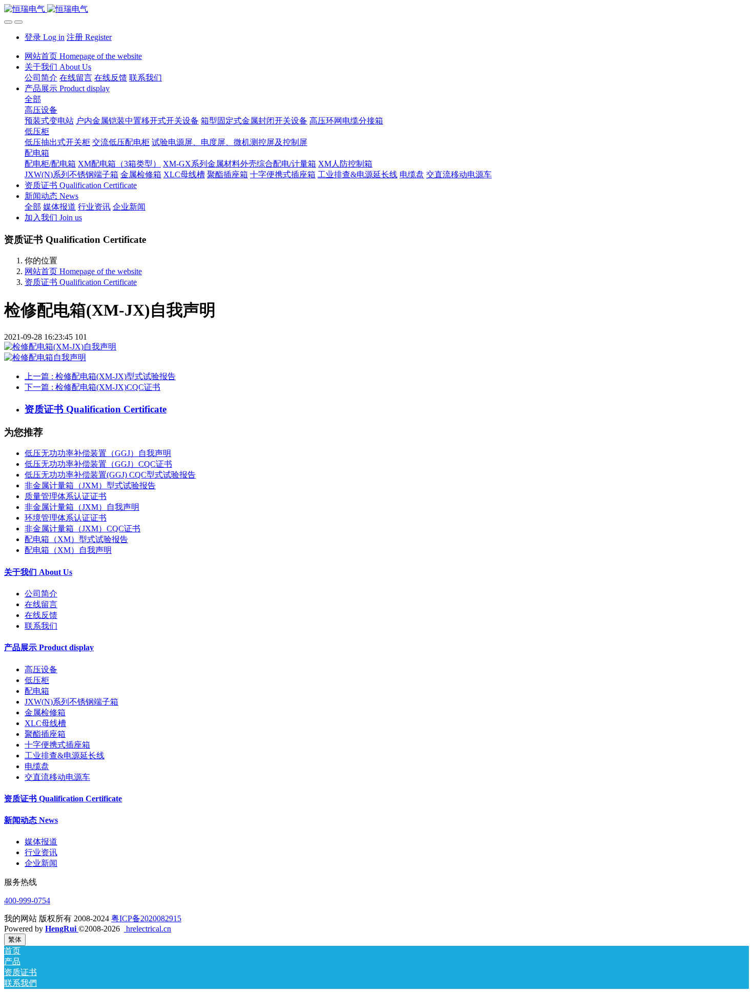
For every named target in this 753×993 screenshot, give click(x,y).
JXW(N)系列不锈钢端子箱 (71, 701)
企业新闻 (41, 863)
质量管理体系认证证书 (66, 496)
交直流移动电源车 (57, 777)
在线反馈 (41, 615)
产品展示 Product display (49, 647)
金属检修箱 (45, 712)
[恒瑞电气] (376, 9)
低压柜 (37, 680)
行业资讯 (41, 852)
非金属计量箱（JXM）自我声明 (82, 507)
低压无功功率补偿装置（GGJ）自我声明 (98, 453)
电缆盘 (37, 766)
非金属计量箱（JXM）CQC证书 (82, 528)
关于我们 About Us (38, 572)
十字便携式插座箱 (57, 744)
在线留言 (41, 604)
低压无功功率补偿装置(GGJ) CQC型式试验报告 (110, 474)
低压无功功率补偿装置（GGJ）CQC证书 (98, 464)
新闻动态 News (31, 820)
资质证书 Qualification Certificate (81, 282)
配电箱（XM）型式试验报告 (76, 539)
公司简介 (41, 593)
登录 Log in (45, 37)
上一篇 (100, 376)
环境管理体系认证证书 (66, 517)
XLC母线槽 (45, 723)
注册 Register (89, 37)
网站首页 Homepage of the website (83, 56)
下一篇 (92, 387)
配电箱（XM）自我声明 (68, 550)
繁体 (15, 939)
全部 (33, 99)
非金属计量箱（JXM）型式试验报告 (90, 485)
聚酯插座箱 (45, 734)
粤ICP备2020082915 (146, 918)
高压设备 (41, 669)
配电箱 (37, 691)
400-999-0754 (27, 900)
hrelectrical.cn (147, 928)
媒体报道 (41, 841)
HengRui (61, 928)
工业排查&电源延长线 (64, 755)
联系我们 (41, 626)
